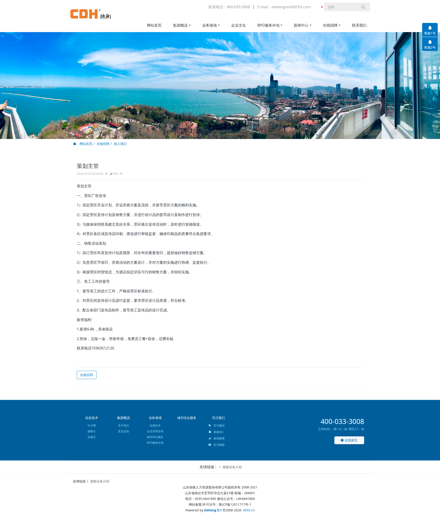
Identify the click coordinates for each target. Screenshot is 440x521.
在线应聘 (86, 375)
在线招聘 (103, 143)
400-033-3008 (342, 421)
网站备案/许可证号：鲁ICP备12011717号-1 (220, 504)
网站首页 (154, 25)
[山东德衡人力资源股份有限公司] (90, 14)
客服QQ (218, 432)
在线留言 (351, 440)
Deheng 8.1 (213, 510)
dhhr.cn (249, 510)
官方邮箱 (219, 445)
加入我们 (120, 143)
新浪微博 (219, 438)
